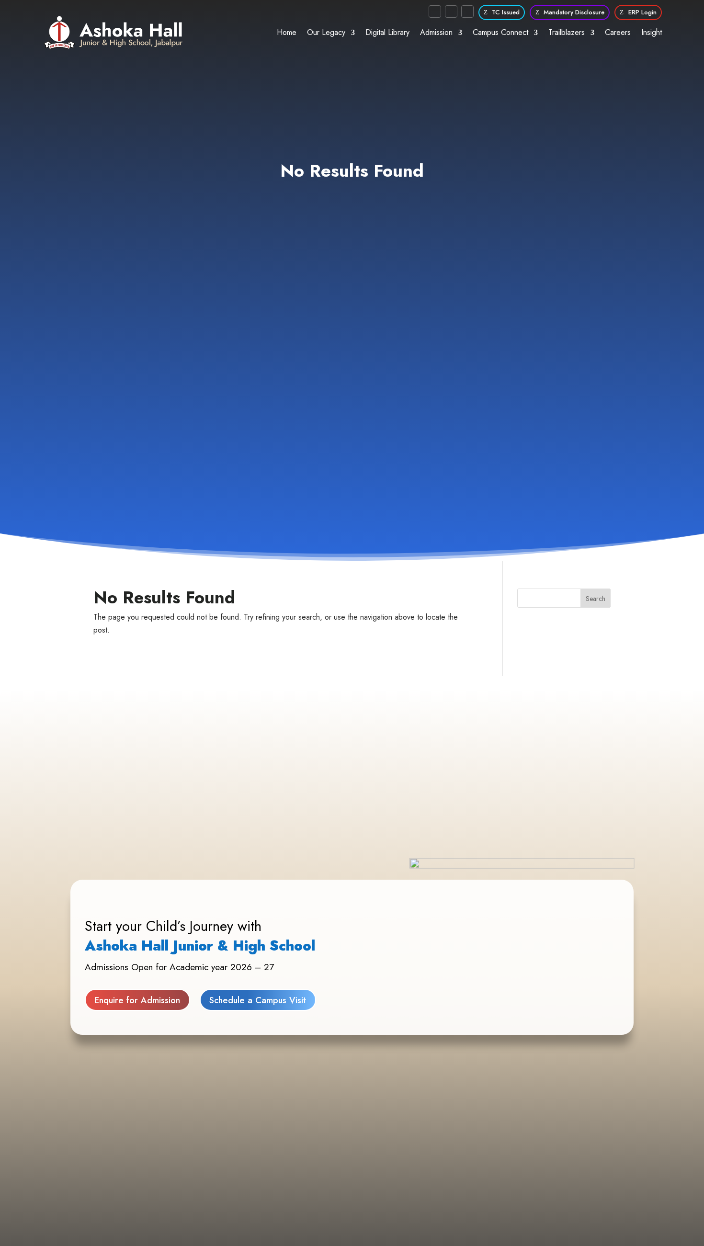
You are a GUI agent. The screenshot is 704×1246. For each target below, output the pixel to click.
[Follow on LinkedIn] (467, 11)
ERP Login (642, 12)
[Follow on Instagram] (451, 11)
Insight (651, 32)
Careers (618, 32)
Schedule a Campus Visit (257, 1000)
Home (286, 32)
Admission (436, 32)
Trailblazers (566, 32)
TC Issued (506, 12)
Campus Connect (500, 32)
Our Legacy (326, 32)
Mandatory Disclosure (574, 12)
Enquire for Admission (137, 1000)
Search (595, 598)
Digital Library (387, 32)
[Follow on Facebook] (435, 11)
